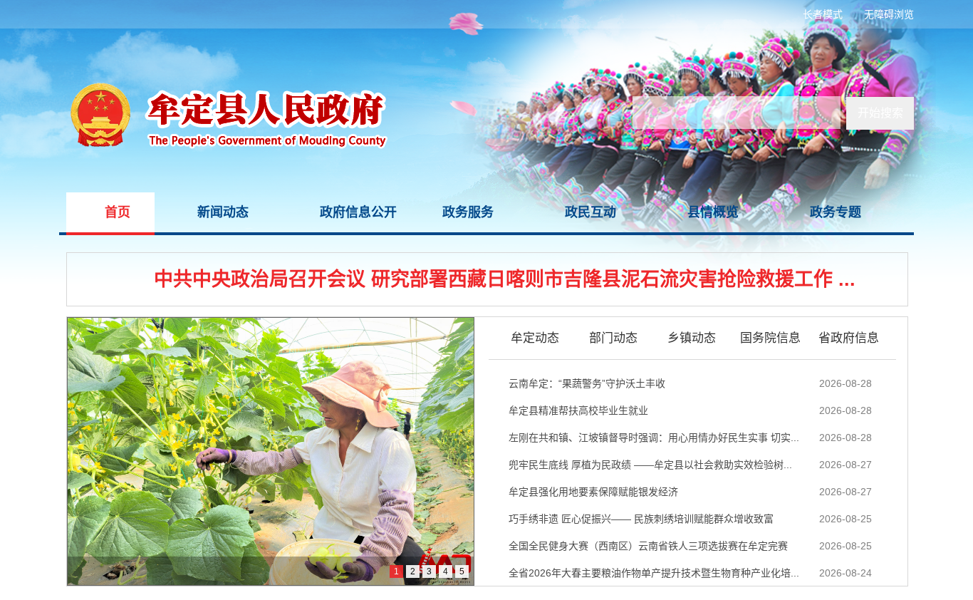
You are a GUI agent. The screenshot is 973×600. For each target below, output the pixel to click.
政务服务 (468, 212)
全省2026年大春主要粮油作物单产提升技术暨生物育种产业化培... (654, 573)
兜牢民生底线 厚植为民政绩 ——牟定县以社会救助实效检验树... (650, 464)
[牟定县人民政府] (223, 35)
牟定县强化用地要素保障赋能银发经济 (593, 491)
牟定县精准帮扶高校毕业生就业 (578, 410)
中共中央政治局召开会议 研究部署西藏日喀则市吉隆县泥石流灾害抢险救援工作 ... (504, 279)
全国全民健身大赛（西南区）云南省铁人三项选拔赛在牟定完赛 (648, 546)
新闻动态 (223, 212)
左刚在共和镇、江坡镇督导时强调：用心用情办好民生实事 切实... (654, 437)
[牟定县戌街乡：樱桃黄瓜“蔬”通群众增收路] (271, 451)
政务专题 (835, 212)
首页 (117, 212)
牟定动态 (535, 338)
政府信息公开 (358, 212)
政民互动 (590, 212)
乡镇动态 (691, 338)
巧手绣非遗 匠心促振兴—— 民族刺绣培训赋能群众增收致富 (641, 518)
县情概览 (713, 212)
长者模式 (823, 14)
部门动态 (613, 338)
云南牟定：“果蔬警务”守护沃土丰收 (587, 383)
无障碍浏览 (889, 14)
